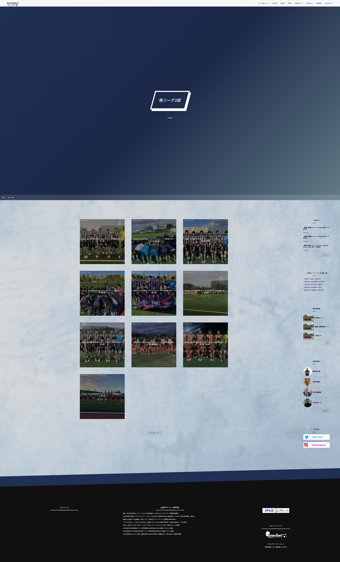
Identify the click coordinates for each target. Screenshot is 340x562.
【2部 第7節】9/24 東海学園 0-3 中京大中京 (313, 281)
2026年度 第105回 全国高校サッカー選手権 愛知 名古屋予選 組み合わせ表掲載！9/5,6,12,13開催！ (148, 528)
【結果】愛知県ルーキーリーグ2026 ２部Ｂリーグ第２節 (316, 237)
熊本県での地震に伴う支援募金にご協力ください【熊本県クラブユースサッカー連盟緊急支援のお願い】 (150, 519)
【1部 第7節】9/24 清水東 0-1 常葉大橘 (312, 284)
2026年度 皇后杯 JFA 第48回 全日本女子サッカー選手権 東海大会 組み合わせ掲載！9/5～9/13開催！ (149, 531)
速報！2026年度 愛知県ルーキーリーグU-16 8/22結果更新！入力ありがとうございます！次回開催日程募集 (150, 513)
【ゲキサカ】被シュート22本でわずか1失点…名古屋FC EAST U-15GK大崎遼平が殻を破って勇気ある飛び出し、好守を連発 (155, 522)
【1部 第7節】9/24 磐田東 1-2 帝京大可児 (313, 290)
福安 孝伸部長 (316, 382)
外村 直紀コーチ (317, 402)
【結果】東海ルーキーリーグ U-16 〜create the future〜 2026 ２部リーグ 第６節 (315, 246)
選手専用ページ (319, 318)
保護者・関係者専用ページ (322, 326)
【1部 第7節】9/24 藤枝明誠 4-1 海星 (312, 287)
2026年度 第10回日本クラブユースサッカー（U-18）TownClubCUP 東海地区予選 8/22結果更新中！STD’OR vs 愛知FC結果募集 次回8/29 (159, 516)
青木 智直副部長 (317, 392)
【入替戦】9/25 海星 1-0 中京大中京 (312, 279)
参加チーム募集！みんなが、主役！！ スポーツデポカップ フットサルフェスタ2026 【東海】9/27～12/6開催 (151, 525)
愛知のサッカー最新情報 (170, 507)
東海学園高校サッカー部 (13, 4)
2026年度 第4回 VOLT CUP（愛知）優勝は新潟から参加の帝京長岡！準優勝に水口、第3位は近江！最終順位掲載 (152, 534)
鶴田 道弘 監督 (316, 371)
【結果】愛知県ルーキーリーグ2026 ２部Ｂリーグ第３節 (316, 228)
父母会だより (318, 335)
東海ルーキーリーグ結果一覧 (317, 273)
